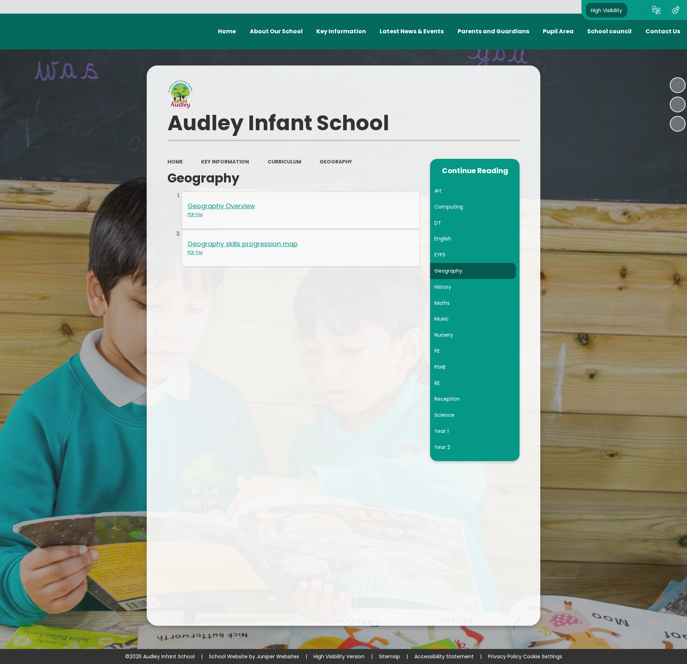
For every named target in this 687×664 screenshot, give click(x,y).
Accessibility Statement (444, 656)
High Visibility (606, 10)
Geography (336, 161)
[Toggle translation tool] (656, 10)
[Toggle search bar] (637, 10)
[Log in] (675, 10)
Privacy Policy (505, 656)
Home (175, 161)
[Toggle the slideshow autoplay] (678, 85)
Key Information (225, 161)
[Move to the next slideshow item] (678, 124)
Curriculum (284, 161)
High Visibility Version (339, 656)
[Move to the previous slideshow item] (678, 104)
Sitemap (389, 656)
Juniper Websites (278, 656)
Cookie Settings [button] (542, 656)
